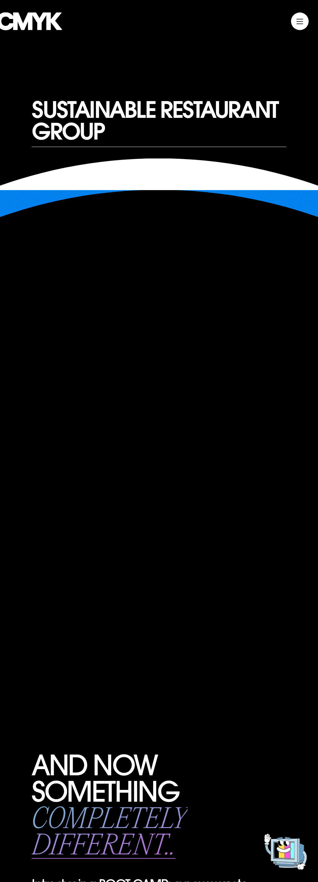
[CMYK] (31, 28)
